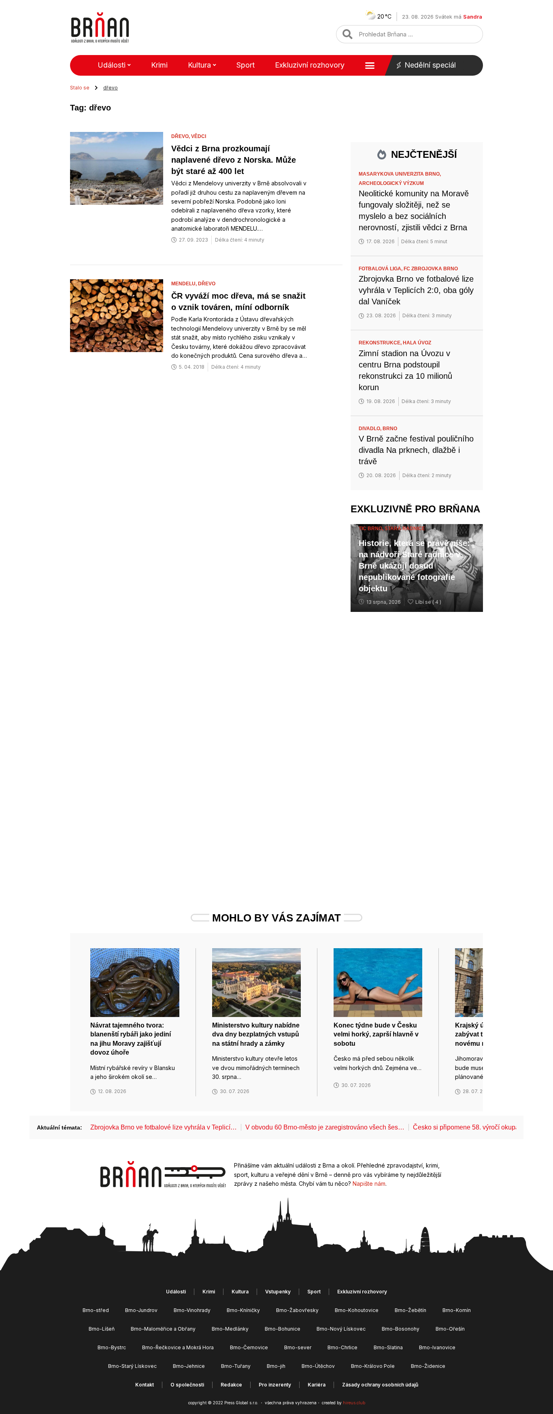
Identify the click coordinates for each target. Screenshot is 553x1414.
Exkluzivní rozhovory (310, 65)
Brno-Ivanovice (437, 1347)
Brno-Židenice (428, 1366)
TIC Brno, (372, 528)
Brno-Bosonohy (400, 1329)
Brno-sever (297, 1347)
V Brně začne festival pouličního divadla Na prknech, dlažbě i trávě (416, 450)
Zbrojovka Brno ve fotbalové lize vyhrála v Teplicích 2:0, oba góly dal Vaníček (416, 290)
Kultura (199, 65)
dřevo (206, 284)
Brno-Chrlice (342, 1347)
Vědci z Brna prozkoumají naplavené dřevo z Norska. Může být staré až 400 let (233, 160)
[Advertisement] (417, 747)
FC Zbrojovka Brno (431, 269)
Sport (245, 65)
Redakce (231, 1385)
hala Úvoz (417, 343)
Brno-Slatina (388, 1347)
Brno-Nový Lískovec (341, 1329)
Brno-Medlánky (230, 1329)
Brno (390, 428)
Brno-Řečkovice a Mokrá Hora (178, 1347)
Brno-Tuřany (236, 1366)
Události (111, 65)
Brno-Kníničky (243, 1310)
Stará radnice (405, 528)
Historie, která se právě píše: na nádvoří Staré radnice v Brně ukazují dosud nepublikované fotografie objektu (414, 566)
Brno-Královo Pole (373, 1366)
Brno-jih (276, 1366)
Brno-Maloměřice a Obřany (163, 1329)
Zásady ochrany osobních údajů (380, 1385)
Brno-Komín (456, 1310)
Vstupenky (278, 1292)
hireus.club (354, 1402)
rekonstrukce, (381, 343)
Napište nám (369, 1183)
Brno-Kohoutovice (357, 1310)
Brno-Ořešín (450, 1329)
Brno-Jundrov (141, 1310)
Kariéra (316, 1385)
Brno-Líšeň (102, 1329)
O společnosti (187, 1385)
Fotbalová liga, (381, 269)
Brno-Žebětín (410, 1310)
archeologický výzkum (391, 183)
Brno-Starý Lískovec (132, 1366)
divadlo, (371, 428)
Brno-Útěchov (318, 1366)
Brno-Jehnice (189, 1366)
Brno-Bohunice (282, 1329)
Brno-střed (96, 1310)
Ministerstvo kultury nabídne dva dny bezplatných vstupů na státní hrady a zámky (256, 1034)
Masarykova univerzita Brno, (400, 174)
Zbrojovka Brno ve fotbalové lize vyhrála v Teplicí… (163, 1127)
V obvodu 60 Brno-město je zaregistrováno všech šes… (324, 1127)
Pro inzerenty (275, 1385)
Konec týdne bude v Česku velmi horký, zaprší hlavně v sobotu (376, 1034)
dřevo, (181, 136)
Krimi (159, 65)
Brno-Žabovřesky (297, 1310)
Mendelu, (184, 284)
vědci (198, 136)
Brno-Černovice (249, 1347)
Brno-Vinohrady (192, 1310)
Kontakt (144, 1385)
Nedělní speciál (430, 65)
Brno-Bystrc (112, 1347)
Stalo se (79, 88)
